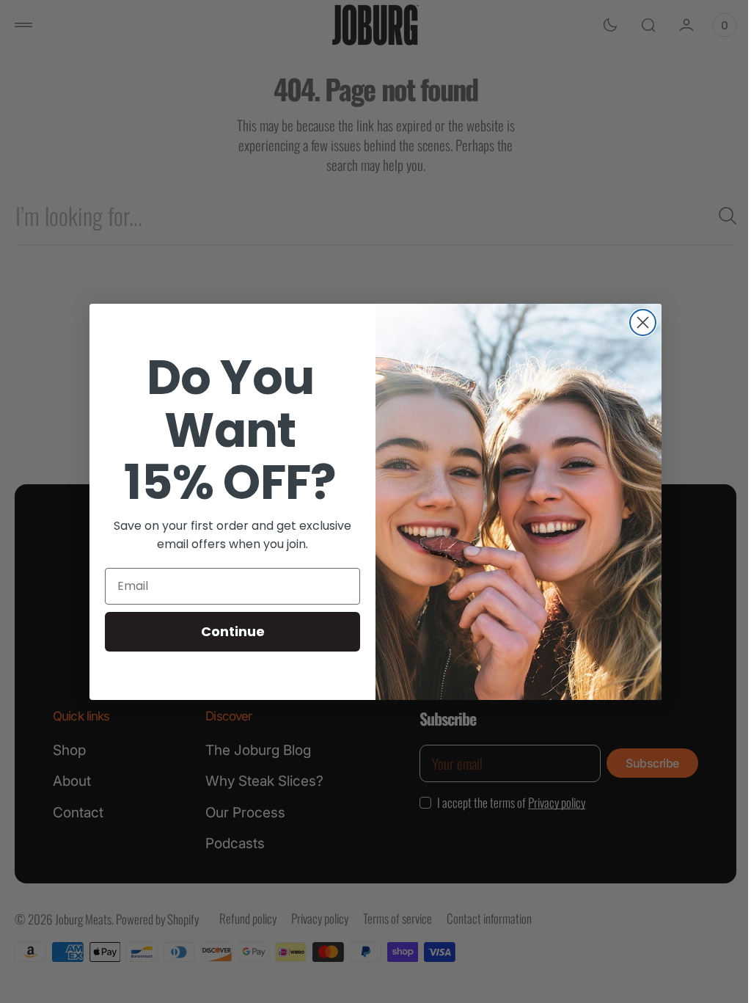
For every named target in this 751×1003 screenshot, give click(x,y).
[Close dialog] (638, 322)
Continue (227, 631)
